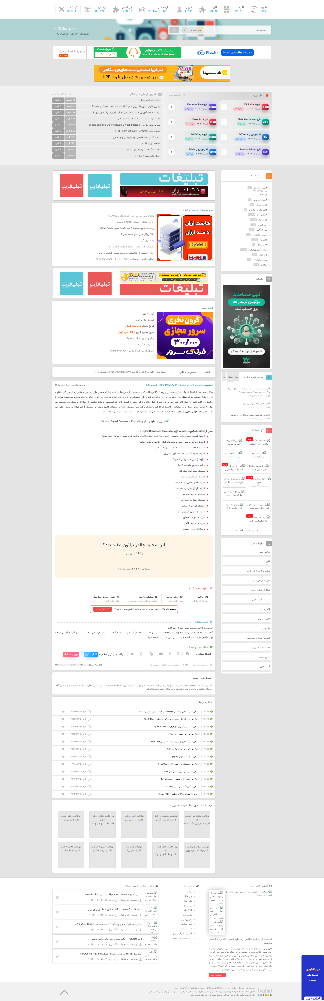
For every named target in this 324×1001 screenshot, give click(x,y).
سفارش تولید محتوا (260, 590)
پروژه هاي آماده (260, 259)
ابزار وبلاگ (187, 905)
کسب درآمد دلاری (261, 600)
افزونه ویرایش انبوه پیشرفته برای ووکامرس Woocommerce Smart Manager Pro (246, 390)
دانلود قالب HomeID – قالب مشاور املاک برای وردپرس (115, 909)
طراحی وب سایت (247, 995)
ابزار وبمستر (261, 205)
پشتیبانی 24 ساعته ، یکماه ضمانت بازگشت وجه (130, 247)
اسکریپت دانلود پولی (145, 685)
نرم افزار (263, 255)
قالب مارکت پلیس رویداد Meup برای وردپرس (250, 415)
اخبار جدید (265, 609)
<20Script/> (65, 28)
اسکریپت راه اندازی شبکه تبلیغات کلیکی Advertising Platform (111, 954)
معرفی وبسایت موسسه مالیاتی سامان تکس (138, 119)
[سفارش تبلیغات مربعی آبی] (100, 197)
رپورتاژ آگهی (261, 230)
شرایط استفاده (185, 929)
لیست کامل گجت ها (245, 531)
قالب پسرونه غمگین (102, 851)
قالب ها (263, 240)
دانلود (200, 597)
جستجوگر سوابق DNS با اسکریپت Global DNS (178, 794)
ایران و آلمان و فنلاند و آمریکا (140, 338)
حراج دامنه (264, 657)
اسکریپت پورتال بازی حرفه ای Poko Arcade (180, 779)
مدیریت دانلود (187, 371)
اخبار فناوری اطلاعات (258, 210)
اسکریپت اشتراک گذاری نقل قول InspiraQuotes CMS (176, 726)
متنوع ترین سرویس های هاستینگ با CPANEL (131, 216)
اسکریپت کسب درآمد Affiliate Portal (183, 749)
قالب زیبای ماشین (134, 820)
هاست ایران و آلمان (144, 320)
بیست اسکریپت (128, 412)
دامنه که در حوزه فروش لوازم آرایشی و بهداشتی (136, 137)
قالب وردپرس (263, 619)
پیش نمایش (172, 597)
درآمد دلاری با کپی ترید (258, 571)
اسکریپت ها (64, 385)
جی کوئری (262, 225)
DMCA (220, 988)
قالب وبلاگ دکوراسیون (197, 851)
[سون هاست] (137, 57)
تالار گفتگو (188, 910)
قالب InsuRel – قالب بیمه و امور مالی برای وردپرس (116, 939)
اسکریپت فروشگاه (128, 685)
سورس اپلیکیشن (260, 235)
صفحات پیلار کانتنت (150, 143)
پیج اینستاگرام (71, 654)
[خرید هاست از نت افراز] (164, 196)
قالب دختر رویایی (71, 820)
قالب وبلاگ (262, 245)
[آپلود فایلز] (225, 57)
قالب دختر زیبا (134, 851)
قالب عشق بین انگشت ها (197, 824)
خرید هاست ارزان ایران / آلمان (198, 210)
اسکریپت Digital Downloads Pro (198, 685)
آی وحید (234, 995)
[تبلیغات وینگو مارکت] (246, 367)
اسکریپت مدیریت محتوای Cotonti (184, 734)
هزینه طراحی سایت (260, 581)
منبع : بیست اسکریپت (104, 597)
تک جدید (265, 628)
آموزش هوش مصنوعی (258, 638)
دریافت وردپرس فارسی (182, 938)
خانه (208, 371)
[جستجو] (174, 30)
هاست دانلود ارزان (261, 648)
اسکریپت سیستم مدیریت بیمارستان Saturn (180, 771)
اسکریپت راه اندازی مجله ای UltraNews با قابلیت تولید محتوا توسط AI (168, 711)
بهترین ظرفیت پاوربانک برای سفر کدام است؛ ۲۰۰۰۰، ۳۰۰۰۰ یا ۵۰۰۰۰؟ (126, 106)
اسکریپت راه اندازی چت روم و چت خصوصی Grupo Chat (174, 741)
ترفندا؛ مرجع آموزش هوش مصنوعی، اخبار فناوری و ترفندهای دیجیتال (126, 113)
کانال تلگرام (91, 654)
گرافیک (264, 265)
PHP (262, 194)
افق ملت (265, 561)
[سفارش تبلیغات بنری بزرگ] (164, 184)
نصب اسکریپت (186, 924)
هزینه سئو (265, 552)
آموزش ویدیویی (260, 200)
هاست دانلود (195, 995)
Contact (212, 988)
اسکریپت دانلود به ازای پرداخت (169, 685)
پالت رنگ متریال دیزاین (182, 933)
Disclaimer (250, 988)
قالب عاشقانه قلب (71, 851)
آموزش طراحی (260, 188)
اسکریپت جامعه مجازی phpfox (185, 756)
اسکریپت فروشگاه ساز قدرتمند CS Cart (182, 786)
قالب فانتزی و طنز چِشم (102, 824)
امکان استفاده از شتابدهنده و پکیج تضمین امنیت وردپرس (126, 253)
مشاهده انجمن (59, 94)
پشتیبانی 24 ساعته (144, 345)
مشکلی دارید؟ (146, 597)
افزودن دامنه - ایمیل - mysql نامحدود (135, 222)
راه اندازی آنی (147, 241)
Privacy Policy (231, 988)
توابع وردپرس (186, 919)
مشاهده (63, 55)
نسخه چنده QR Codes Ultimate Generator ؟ (137, 131)
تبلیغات (189, 892)
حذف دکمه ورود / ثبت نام (147, 156)
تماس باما (188, 901)
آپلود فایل (265, 667)
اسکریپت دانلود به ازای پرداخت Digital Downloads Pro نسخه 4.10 (108, 924)
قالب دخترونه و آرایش (165, 820)
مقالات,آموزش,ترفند (258, 250)
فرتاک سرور (207, 308)
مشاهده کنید (216, 975)
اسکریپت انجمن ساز (150, 100)
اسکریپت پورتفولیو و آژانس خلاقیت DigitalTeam (178, 764)
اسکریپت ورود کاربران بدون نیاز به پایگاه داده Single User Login (171, 719)
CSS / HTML (258, 191)
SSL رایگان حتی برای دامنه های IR (137, 234)
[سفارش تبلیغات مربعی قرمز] (71, 197)
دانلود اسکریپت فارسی (94, 685)
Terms (241, 988)
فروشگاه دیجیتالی (166, 689)
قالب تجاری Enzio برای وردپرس (256, 403)
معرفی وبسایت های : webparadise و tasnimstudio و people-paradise (124, 125)
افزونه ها (263, 220)
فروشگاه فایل (152, 689)
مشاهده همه (175, 95)
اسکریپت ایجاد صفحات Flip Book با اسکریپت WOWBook (113, 895)
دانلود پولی (179, 689)
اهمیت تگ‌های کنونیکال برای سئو (143, 150)
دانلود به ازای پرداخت (194, 689)
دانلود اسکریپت (112, 685)
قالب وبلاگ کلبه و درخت (166, 854)
